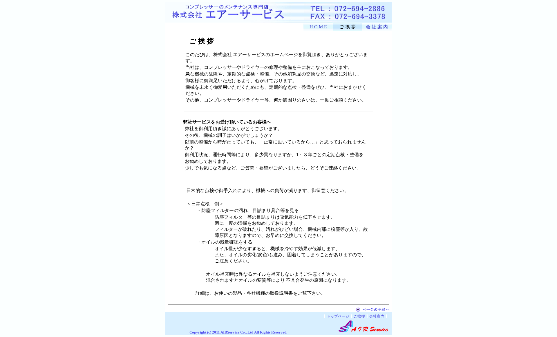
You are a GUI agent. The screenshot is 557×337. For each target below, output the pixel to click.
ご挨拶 (359, 316)
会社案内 (376, 316)
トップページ (338, 316)
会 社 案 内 (377, 26)
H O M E (318, 26)
